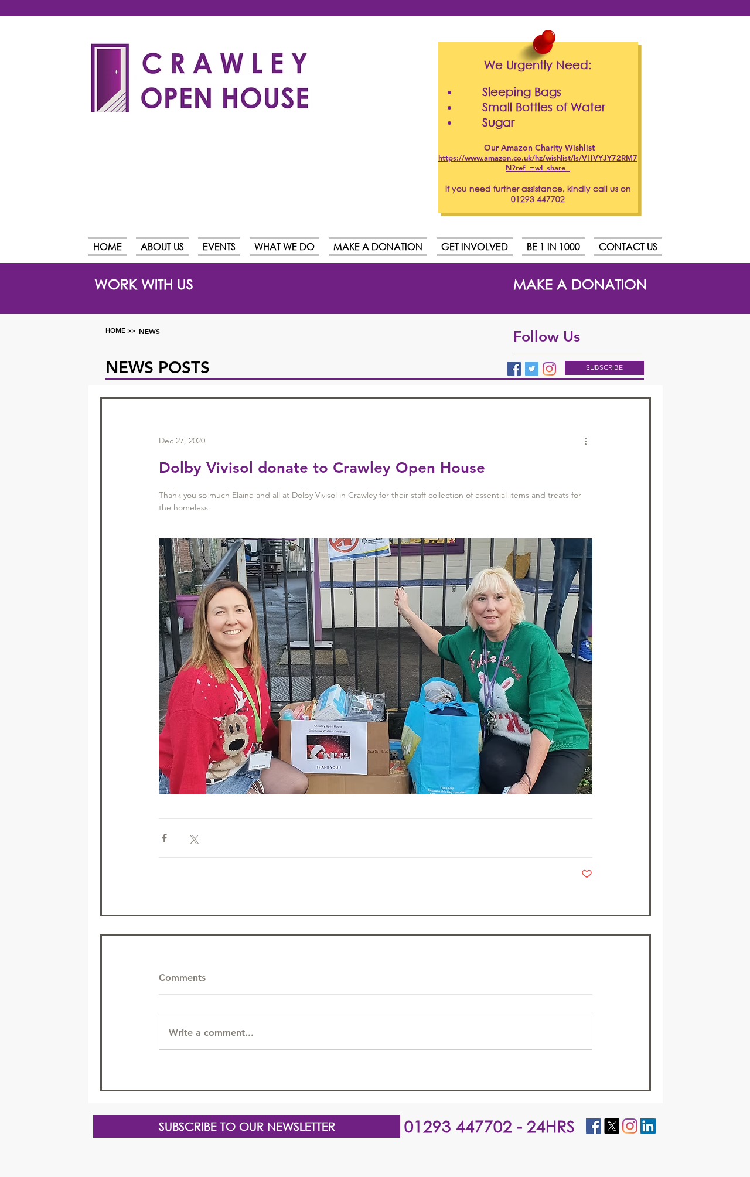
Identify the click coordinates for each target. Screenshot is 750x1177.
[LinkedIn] (648, 1126)
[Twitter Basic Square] (531, 369)
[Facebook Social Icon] (593, 1126)
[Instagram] (549, 369)
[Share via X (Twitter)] (193, 838)
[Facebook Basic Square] (514, 369)
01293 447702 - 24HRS (489, 1125)
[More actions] (585, 441)
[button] (604, 368)
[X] (611, 1126)
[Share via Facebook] (164, 838)
